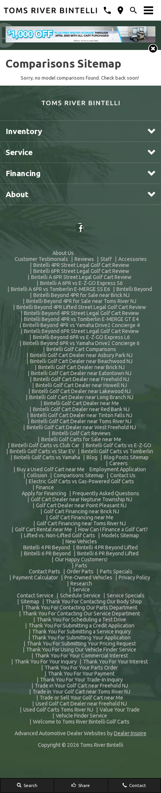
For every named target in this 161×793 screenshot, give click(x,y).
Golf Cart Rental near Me (43, 529)
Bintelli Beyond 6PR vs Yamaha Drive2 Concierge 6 (81, 343)
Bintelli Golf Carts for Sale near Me (81, 439)
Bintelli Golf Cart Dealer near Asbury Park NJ (81, 355)
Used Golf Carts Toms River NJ (58, 710)
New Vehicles (81, 541)
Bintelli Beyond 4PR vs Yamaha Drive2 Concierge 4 (81, 325)
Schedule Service (80, 595)
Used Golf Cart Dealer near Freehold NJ (81, 704)
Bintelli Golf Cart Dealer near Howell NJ (81, 385)
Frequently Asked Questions (106, 493)
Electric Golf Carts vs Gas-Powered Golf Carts (81, 481)
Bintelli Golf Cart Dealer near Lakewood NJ (81, 391)
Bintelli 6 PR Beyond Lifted (108, 553)
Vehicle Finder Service (81, 716)
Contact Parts (44, 571)
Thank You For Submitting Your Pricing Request (81, 644)
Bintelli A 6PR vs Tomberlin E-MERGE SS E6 (60, 289)
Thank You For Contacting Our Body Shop (94, 602)
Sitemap (30, 602)
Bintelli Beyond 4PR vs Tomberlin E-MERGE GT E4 (81, 319)
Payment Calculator (35, 577)
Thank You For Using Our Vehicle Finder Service (81, 650)
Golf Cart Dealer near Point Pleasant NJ (81, 505)
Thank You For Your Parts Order (81, 668)
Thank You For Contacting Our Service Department (81, 614)
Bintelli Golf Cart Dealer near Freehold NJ (81, 379)
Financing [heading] (23, 173)
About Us (63, 253)
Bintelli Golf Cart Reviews (81, 433)
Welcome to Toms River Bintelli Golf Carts (81, 722)
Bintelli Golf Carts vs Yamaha (47, 457)
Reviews (84, 259)
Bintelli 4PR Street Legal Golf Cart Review (81, 265)
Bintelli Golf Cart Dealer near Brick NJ (81, 367)
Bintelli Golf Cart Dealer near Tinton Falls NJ (81, 415)
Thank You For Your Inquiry (46, 662)
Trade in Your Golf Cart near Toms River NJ (81, 692)
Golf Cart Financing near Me (81, 517)
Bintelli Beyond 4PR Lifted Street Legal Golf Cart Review (81, 307)
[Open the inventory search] (133, 10)
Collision (37, 475)
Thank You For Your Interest (115, 662)
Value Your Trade (120, 710)
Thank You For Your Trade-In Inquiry (81, 680)
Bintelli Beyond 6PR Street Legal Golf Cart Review (81, 331)
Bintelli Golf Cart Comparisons (81, 349)
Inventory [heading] (24, 131)
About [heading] (17, 194)
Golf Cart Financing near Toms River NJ (81, 523)
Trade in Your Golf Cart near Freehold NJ (81, 686)
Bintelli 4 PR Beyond (46, 547)
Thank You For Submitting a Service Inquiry (81, 632)
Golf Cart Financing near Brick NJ (81, 511)
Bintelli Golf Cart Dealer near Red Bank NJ (81, 409)
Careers (118, 463)
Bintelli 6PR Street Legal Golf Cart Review (81, 271)
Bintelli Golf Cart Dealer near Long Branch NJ (81, 397)
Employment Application (117, 469)
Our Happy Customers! (81, 559)
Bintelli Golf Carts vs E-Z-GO (118, 445)
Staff (106, 259)
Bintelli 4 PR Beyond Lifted (107, 547)
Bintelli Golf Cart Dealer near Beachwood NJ (81, 361)
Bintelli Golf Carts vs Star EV (42, 451)
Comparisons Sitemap (79, 475)
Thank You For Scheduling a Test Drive (81, 620)
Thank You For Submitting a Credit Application (81, 626)
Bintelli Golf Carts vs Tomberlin (117, 451)
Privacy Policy (134, 577)
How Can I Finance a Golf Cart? (113, 529)
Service (81, 589)
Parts (81, 565)
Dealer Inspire (130, 733)
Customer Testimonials (41, 259)
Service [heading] (19, 152)
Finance (45, 487)
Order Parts (80, 571)
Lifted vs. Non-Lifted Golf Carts (59, 535)
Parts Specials (116, 571)
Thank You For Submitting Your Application (81, 638)
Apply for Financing (44, 493)
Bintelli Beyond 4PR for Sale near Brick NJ (81, 295)
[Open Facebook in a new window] (80, 227)
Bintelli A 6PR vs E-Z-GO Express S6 (81, 283)
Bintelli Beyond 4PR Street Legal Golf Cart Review (81, 313)
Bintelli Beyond (134, 289)
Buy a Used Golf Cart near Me (51, 469)
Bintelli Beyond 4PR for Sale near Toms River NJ (81, 301)
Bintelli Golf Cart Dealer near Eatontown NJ (81, 373)
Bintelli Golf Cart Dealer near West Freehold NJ (81, 427)
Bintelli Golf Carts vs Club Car (45, 445)
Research (81, 583)
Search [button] (29, 785)
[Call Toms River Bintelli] (107, 10)
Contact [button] (137, 785)
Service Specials (126, 595)
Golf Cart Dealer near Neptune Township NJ (81, 499)
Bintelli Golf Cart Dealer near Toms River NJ (81, 421)
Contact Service (35, 595)
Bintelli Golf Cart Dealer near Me (81, 403)
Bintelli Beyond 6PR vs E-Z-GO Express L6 (81, 337)
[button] (153, 48)
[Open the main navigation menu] (148, 10)
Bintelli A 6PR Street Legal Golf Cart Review (81, 277)
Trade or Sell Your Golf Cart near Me (81, 698)
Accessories (132, 259)
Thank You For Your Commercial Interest (81, 656)
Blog (91, 457)
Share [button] (83, 785)
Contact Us (123, 475)
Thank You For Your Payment (81, 674)
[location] (120, 10)
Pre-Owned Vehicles (88, 577)
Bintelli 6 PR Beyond (47, 553)
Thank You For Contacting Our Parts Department (81, 608)
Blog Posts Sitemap (126, 457)
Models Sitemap (120, 535)
